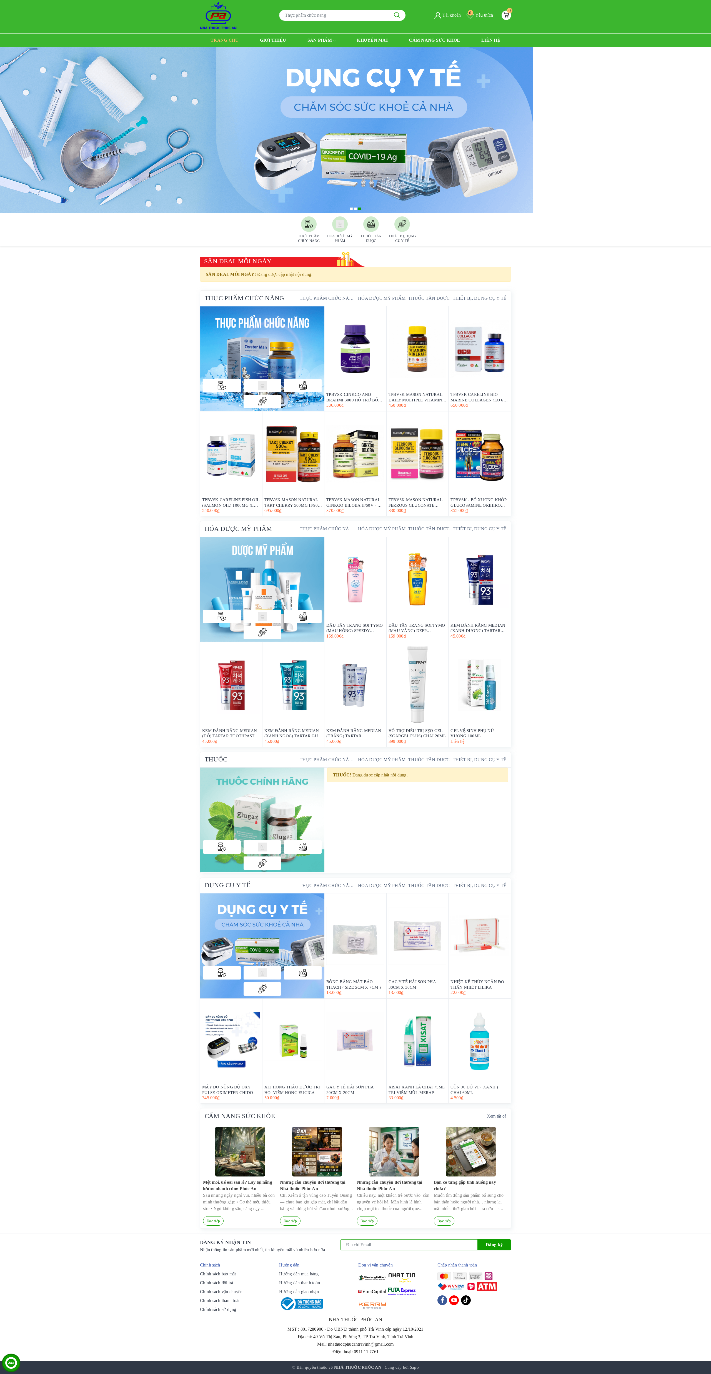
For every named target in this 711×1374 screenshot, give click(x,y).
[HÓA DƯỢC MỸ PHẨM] (262, 385)
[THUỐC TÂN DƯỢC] (303, 385)
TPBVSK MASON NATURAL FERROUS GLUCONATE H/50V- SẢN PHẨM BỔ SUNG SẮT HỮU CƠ (417, 502)
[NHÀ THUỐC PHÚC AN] (218, 15)
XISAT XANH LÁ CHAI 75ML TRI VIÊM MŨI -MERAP (417, 1089)
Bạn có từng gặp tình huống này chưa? (465, 1185)
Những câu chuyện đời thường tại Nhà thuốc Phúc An (312, 1185)
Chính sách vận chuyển (221, 1291)
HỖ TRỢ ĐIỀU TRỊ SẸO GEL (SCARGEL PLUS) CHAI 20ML (417, 733)
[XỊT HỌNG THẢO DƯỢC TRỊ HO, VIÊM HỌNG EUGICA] (293, 1041)
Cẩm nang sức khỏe (434, 40)
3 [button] (359, 209)
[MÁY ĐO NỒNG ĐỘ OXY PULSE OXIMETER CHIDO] (231, 1041)
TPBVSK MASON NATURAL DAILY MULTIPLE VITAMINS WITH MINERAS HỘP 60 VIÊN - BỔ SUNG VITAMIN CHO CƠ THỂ (417, 396)
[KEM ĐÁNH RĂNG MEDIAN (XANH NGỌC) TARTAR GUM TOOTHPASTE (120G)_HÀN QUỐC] (293, 684)
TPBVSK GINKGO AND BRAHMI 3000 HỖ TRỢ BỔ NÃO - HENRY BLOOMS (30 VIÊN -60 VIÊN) (353, 396)
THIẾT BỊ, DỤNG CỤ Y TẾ (480, 298)
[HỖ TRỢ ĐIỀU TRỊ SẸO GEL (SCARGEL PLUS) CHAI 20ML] (418, 684)
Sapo (414, 1367)
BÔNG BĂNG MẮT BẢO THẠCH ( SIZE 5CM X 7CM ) (353, 984)
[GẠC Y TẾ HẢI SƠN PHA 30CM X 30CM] (418, 935)
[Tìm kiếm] (396, 15)
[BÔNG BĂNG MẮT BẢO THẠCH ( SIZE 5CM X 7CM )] (355, 935)
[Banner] (262, 358)
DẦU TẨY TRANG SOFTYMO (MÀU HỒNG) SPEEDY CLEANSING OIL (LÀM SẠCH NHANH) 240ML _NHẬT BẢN (354, 627)
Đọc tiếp (213, 1221)
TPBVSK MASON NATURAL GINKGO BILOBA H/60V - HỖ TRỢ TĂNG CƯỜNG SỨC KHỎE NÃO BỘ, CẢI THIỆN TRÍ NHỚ (355, 502)
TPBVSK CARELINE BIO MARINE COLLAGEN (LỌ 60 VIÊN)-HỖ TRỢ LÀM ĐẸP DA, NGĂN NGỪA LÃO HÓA (479, 396)
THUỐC (216, 759)
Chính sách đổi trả (216, 1282)
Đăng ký (494, 1244)
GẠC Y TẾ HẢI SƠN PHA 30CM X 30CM (412, 984)
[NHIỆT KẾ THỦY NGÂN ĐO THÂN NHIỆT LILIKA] (479, 935)
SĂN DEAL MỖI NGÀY (238, 261)
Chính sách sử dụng (218, 1309)
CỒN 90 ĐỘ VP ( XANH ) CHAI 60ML (474, 1089)
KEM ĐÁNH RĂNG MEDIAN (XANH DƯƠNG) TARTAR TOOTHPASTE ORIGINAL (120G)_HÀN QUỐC (477, 627)
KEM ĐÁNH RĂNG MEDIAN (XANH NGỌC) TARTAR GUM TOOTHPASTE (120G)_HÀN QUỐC (293, 733)
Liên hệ (490, 40)
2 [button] (355, 209)
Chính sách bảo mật (218, 1273)
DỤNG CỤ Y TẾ (227, 885)
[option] (355, 130)
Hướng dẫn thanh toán (299, 1282)
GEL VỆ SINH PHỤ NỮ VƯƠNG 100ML (472, 733)
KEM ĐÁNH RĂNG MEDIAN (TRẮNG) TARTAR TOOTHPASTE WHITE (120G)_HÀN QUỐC (353, 733)
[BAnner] (262, 589)
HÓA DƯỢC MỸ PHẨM (381, 298)
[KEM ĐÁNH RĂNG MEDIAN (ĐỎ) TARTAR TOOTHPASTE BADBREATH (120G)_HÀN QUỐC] (231, 684)
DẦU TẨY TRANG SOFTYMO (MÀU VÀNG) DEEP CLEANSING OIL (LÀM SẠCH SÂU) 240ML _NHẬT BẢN (417, 627)
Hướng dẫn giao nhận (299, 1291)
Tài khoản (451, 15)
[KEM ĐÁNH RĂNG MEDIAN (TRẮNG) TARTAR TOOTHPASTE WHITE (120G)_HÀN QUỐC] (355, 684)
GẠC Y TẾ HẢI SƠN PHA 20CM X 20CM (350, 1089)
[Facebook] (442, 1300)
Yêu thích (481, 15)
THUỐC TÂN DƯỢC (429, 298)
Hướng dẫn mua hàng (299, 1273)
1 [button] (351, 209)
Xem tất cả (497, 1116)
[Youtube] (454, 1300)
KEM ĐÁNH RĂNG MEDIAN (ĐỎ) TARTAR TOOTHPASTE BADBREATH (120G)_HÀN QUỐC (229, 733)
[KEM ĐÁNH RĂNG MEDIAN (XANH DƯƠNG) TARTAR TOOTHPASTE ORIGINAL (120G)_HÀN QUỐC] (479, 579)
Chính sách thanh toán (220, 1300)
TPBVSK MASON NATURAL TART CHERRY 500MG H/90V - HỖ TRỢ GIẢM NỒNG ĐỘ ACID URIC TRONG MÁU (292, 502)
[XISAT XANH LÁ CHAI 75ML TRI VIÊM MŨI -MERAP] (418, 1041)
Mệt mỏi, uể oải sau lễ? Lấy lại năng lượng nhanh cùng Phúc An (237, 1185)
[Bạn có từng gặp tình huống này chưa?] (471, 1151)
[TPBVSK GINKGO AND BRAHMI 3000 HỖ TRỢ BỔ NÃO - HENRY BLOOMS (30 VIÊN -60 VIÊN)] (355, 348)
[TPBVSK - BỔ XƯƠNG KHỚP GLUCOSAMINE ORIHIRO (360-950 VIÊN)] (479, 453)
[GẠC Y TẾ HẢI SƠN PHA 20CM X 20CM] (355, 1041)
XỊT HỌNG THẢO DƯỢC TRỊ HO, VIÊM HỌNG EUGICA (292, 1089)
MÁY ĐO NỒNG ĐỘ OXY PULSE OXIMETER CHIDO (227, 1089)
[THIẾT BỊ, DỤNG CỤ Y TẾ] (262, 401)
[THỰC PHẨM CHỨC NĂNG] (222, 385)
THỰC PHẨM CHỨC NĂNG (244, 298)
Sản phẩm (320, 40)
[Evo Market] (262, 945)
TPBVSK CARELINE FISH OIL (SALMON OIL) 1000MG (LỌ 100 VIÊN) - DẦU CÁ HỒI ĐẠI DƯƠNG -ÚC (231, 502)
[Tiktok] (466, 1300)
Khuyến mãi (372, 40)
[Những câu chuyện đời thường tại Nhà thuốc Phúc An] (317, 1151)
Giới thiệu (273, 40)
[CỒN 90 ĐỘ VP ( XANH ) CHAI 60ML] (479, 1041)
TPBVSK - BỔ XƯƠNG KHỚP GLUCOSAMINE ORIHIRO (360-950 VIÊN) (478, 502)
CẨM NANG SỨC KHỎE (240, 1116)
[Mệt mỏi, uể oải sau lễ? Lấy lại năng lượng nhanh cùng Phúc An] (240, 1151)
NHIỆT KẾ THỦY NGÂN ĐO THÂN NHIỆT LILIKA (477, 984)
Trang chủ (225, 40)
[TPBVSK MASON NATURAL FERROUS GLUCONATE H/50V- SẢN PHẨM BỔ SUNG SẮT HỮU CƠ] (418, 453)
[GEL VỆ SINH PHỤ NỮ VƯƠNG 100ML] (479, 684)
